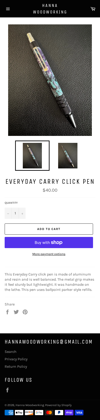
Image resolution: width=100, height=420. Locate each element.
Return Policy (16, 366)
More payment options (48, 254)
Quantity (11, 202)
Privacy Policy (16, 359)
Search (11, 351)
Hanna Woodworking (50, 9)
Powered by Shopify (58, 405)
